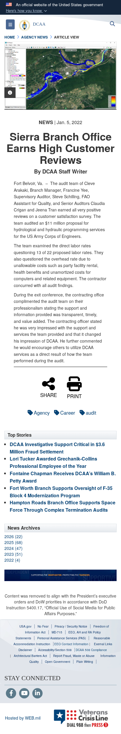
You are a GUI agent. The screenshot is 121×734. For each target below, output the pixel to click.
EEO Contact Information (71, 644)
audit (91, 412)
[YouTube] (24, 693)
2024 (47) (13, 548)
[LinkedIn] (37, 693)
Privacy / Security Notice (71, 626)
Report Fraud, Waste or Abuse (74, 656)
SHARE (48, 394)
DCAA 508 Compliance (91, 650)
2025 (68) (13, 542)
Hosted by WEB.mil (23, 718)
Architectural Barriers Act (30, 656)
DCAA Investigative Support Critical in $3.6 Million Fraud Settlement (57, 448)
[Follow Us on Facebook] (11, 693)
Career (67, 412)
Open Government (57, 662)
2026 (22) (13, 536)
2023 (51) (13, 554)
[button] (27, 11)
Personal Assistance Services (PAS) (61, 638)
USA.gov (25, 626)
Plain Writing (84, 662)
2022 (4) (12, 560)
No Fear (43, 626)
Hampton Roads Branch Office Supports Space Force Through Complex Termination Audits (62, 506)
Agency (42, 412)
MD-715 (57, 632)
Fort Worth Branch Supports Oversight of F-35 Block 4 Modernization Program (61, 492)
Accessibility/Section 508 (55, 650)
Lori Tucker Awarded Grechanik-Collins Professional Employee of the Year (53, 462)
